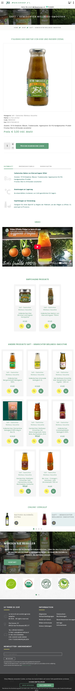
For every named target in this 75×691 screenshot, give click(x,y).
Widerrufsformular (45, 623)
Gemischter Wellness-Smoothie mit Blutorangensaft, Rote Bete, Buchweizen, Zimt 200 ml (37, 432)
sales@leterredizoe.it (21, 632)
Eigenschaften (46, 166)
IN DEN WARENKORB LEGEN (33, 146)
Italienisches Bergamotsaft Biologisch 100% (12, 380)
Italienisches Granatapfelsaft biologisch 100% (62, 430)
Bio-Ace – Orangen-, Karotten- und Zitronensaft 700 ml (50, 480)
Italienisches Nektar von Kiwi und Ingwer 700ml (50, 314)
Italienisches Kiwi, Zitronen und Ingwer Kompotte (25, 315)
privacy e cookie (26, 665)
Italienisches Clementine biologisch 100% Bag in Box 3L (12, 430)
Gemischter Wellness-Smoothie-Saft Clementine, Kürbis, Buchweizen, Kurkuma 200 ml (25, 482)
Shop (24, 27)
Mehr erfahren (28, 685)
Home (16, 27)
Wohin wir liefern (45, 619)
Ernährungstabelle (26, 166)
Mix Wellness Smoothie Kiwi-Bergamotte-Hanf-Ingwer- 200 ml (62, 380)
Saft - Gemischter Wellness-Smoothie (45, 27)
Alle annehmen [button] (45, 685)
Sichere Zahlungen (45, 626)
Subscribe (10, 658)
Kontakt (12, 562)
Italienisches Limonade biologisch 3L (37, 379)
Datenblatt (8, 166)
